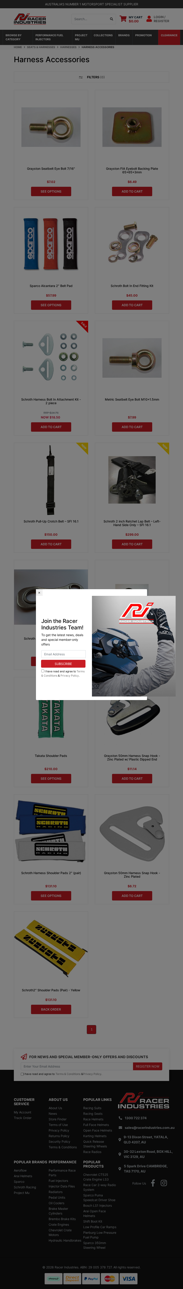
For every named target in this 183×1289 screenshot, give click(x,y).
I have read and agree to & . (63, 673)
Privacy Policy (69, 675)
